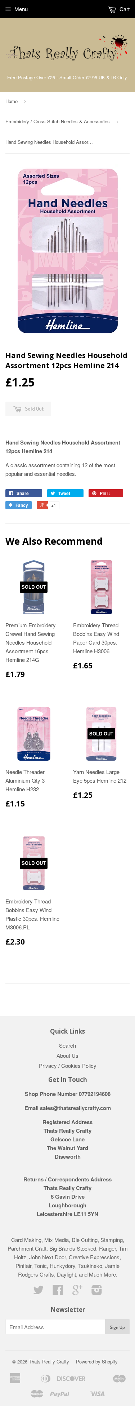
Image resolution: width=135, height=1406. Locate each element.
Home (11, 101)
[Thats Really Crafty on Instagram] (96, 1292)
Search (67, 1045)
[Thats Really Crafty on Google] (77, 1292)
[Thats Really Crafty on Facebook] (58, 1292)
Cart (124, 9)
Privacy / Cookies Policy (67, 1065)
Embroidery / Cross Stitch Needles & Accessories (57, 121)
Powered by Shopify (97, 1361)
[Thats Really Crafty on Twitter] (38, 1292)
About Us (67, 1055)
